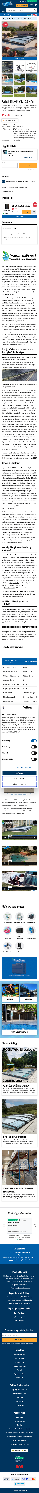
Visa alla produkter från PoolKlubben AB (16, 187)
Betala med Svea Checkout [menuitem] (19, 1444)
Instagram (21, 1317)
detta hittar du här (8, 508)
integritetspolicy (30, 1343)
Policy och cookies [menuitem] (19, 1440)
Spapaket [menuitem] (19, 1378)
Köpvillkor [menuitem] (19, 1425)
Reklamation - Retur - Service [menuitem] (19, 1429)
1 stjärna (3, 228)
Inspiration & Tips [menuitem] (19, 1393)
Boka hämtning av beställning (19, 1303)
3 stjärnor (7, 228)
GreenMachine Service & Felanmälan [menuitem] (19, 1433)
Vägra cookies (19, 784)
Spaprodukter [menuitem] (19, 1358)
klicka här (27, 1300)
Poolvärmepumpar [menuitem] (19, 1366)
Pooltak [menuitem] (19, 1370)
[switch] (34, 746)
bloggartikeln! (14, 583)
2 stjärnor (5, 228)
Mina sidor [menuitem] (19, 1417)
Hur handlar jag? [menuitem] (19, 1421)
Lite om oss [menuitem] (19, 1401)
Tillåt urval (19, 779)
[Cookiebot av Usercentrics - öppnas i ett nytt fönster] (24, 707)
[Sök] (34, 10)
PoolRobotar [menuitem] (19, 1362)
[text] (7, 115)
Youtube (21, 1320)
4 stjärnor (9, 228)
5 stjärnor (11, 228)
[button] (3, 10)
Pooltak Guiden (9, 634)
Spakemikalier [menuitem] (19, 1374)
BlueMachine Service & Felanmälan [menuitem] (19, 1436)
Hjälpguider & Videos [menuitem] (19, 1390)
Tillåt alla (19, 773)
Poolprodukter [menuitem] (19, 1354)
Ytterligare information (25, 767)
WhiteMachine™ (25, 570)
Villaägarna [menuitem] (20, 1405)
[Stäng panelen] (36, 707)
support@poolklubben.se (21, 1252)
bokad (11, 1260)
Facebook (21, 1313)
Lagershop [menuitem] (19, 1397)
